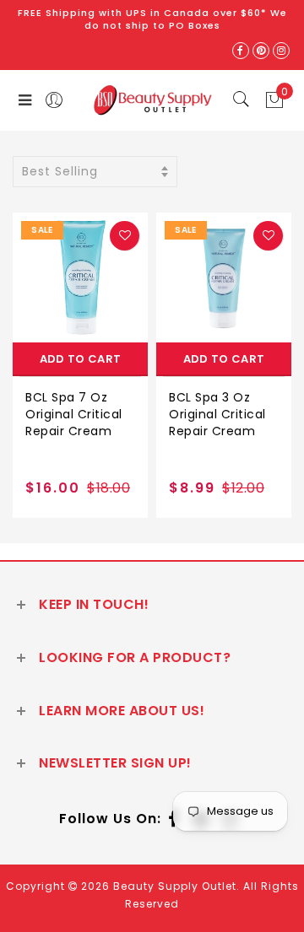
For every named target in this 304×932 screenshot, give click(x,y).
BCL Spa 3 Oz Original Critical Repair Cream (217, 414)
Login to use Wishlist (124, 236)
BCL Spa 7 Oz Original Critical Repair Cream (73, 414)
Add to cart (80, 359)
